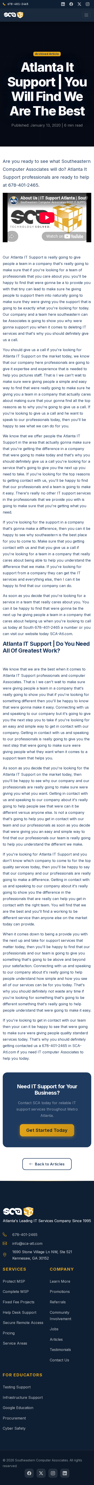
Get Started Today (47, 1130)
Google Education (18, 1407)
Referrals (58, 1302)
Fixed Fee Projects (18, 1302)
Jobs (54, 1329)
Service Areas (15, 1343)
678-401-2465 (24, 1234)
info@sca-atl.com (27, 1243)
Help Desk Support (19, 1312)
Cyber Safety (14, 1428)
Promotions (60, 1291)
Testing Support (17, 1387)
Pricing (9, 1333)
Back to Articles (50, 1164)
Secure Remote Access (23, 1322)
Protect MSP (14, 1281)
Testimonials (60, 1349)
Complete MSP (16, 1291)
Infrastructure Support (23, 1397)
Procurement (14, 1418)
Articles (56, 1339)
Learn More (60, 1281)
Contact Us (59, 1360)
